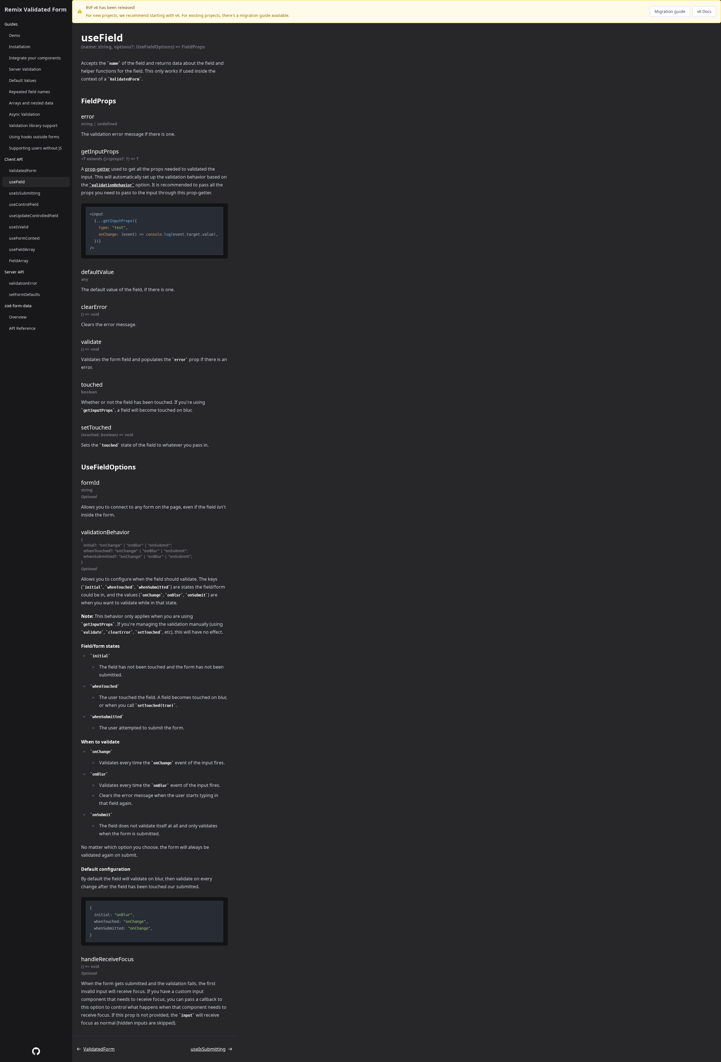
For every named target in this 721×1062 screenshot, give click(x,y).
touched (92, 384)
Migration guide (670, 11)
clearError (94, 307)
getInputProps (100, 151)
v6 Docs (704, 11)
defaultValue (97, 272)
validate (91, 342)
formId (90, 482)
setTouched (96, 427)
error (87, 116)
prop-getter (97, 169)
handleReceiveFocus (107, 959)
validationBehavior (105, 532)
